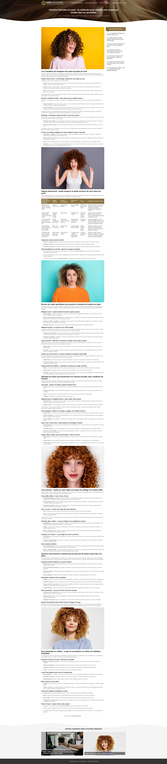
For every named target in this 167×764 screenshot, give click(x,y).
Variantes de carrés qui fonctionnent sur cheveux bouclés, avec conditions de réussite (115, 51)
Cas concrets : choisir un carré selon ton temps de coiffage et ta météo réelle (115, 57)
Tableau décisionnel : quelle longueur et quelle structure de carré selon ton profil (115, 39)
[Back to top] (163, 760)
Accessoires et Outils (91, 3)
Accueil (59, 15)
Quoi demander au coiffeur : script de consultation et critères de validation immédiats (116, 69)
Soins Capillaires (104, 3)
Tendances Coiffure (77, 3)
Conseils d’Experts (117, 3)
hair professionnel (73, 761)
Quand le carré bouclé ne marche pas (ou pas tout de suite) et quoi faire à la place (115, 63)
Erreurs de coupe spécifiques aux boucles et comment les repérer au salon (115, 45)
